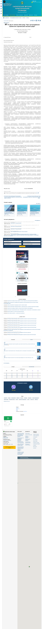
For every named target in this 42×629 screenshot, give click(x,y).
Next (15, 296)
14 (27, 374)
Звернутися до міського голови (9, 447)
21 (27, 375)
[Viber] (14, 388)
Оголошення (13, 339)
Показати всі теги (7, 401)
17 (6, 375)
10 (6, 374)
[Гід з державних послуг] (22, 290)
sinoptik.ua (25, 411)
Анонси (31, 339)
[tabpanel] (22, 290)
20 (22, 375)
